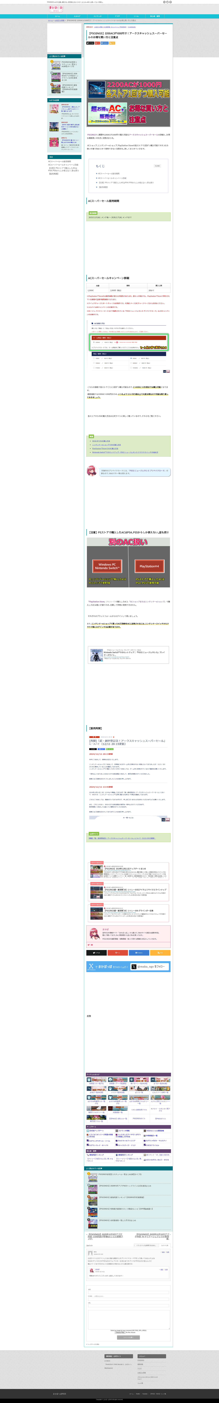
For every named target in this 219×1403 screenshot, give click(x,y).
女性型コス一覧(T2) (96, 1083)
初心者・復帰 (155, 16)
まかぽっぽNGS (59, 1394)
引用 (168, 1252)
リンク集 (140, 1383)
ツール (136, 16)
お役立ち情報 (98, 27)
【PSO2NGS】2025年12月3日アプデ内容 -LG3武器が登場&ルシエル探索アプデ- (105, 1236)
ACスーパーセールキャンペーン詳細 (112, 178)
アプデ (117, 16)
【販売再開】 (103, 187)
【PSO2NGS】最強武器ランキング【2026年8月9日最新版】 (122, 1197)
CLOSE (157, 166)
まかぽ (97, 1269)
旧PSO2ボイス (160, 1119)
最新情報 (140, 1364)
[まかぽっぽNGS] (55, 12)
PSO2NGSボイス (139, 1118)
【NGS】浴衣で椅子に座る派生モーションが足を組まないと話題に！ (70, 127)
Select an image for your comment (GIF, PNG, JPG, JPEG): (128, 1330)
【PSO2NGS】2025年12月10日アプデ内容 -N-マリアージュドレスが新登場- (152, 1236)
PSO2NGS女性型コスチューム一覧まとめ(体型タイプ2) (120, 1174)
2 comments (132, 27)
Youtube (144, 1394)
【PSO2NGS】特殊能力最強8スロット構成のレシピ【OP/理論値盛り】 (126, 1209)
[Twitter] (89, 945)
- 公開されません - (96, 1296)
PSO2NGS (123, 27)
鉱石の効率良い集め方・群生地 (157, 1160)
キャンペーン (115, 27)
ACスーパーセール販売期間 (108, 174)
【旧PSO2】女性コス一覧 (117, 1119)
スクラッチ (98, 16)
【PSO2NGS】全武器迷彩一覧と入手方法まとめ (117, 1220)
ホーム (57, 16)
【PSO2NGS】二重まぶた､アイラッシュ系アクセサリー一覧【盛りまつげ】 (70, 109)
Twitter (138, 1394)
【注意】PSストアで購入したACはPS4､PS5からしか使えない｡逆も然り (126, 183)
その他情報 (106, 27)
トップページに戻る (93, 1344)
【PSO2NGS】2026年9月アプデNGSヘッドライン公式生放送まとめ (125, 1186)
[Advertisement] (145, 9)
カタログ (77, 16)
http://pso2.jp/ (108, 1368)
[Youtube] (92, 945)
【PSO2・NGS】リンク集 (158, 1394)
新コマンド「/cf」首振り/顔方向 (157, 1155)
